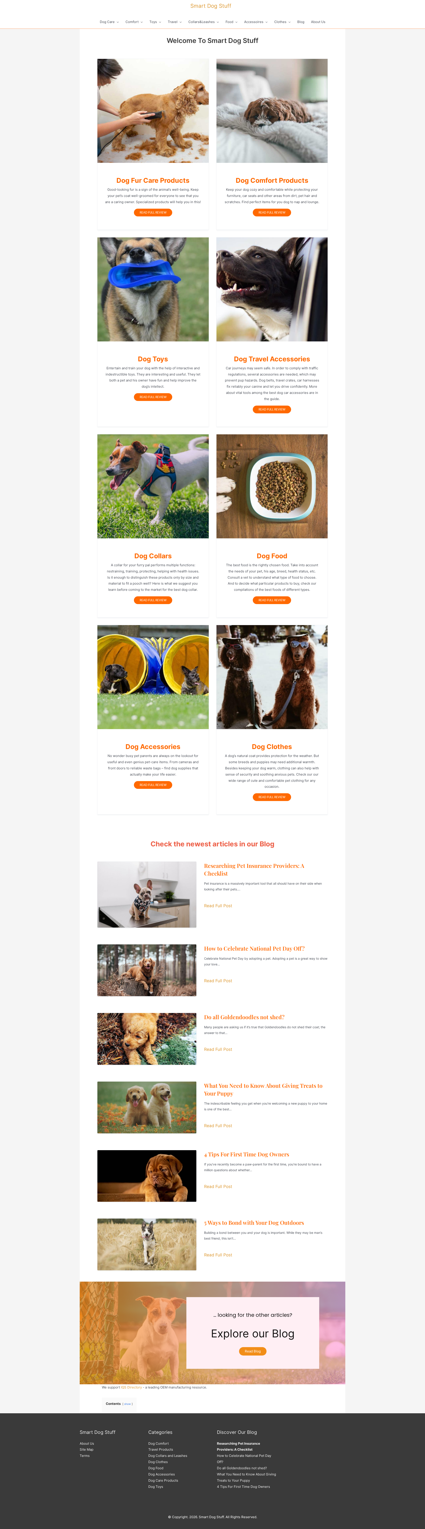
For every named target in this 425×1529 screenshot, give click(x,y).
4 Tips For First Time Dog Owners (246, 1154)
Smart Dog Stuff (210, 6)
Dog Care (107, 22)
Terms (85, 1456)
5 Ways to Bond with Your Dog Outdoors (254, 1222)
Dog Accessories (161, 1474)
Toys (153, 22)
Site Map (86, 1449)
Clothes (280, 22)
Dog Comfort (158, 1443)
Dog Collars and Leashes (167, 1456)
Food (229, 22)
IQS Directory (131, 1387)
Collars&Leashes (201, 22)
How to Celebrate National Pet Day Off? (254, 948)
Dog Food (155, 1468)
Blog (300, 22)
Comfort (132, 22)
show (127, 1404)
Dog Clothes (158, 1462)
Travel (173, 22)
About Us (318, 22)
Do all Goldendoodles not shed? (244, 1017)
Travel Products (160, 1449)
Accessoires (253, 22)
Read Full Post (218, 905)
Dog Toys (155, 1487)
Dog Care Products (163, 1480)
